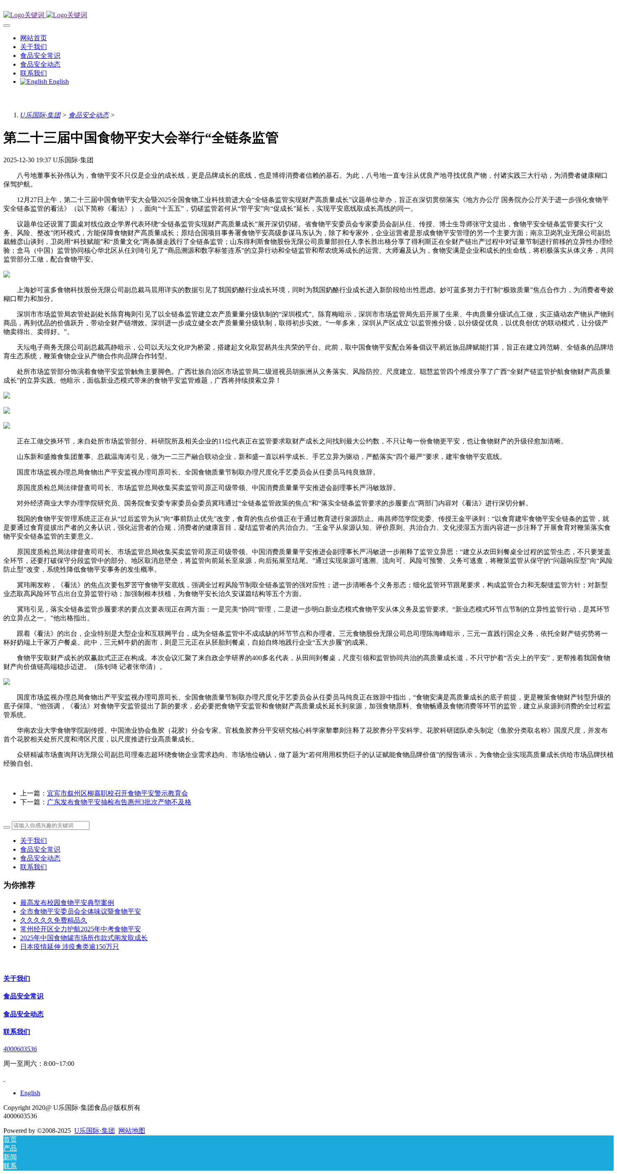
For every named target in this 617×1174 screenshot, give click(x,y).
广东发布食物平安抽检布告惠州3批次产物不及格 (119, 802)
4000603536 (20, 1048)
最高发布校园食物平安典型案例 (67, 902)
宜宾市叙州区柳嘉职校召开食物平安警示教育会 (117, 793)
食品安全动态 (88, 115)
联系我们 (33, 867)
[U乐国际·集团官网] (308, 15)
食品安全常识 (40, 849)
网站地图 (131, 1130)
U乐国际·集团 (40, 115)
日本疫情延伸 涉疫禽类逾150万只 (69, 946)
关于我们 (33, 840)
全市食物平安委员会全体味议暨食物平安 (80, 911)
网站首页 (33, 37)
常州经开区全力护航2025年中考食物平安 (80, 929)
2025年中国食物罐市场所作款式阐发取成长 (84, 937)
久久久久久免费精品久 (53, 920)
